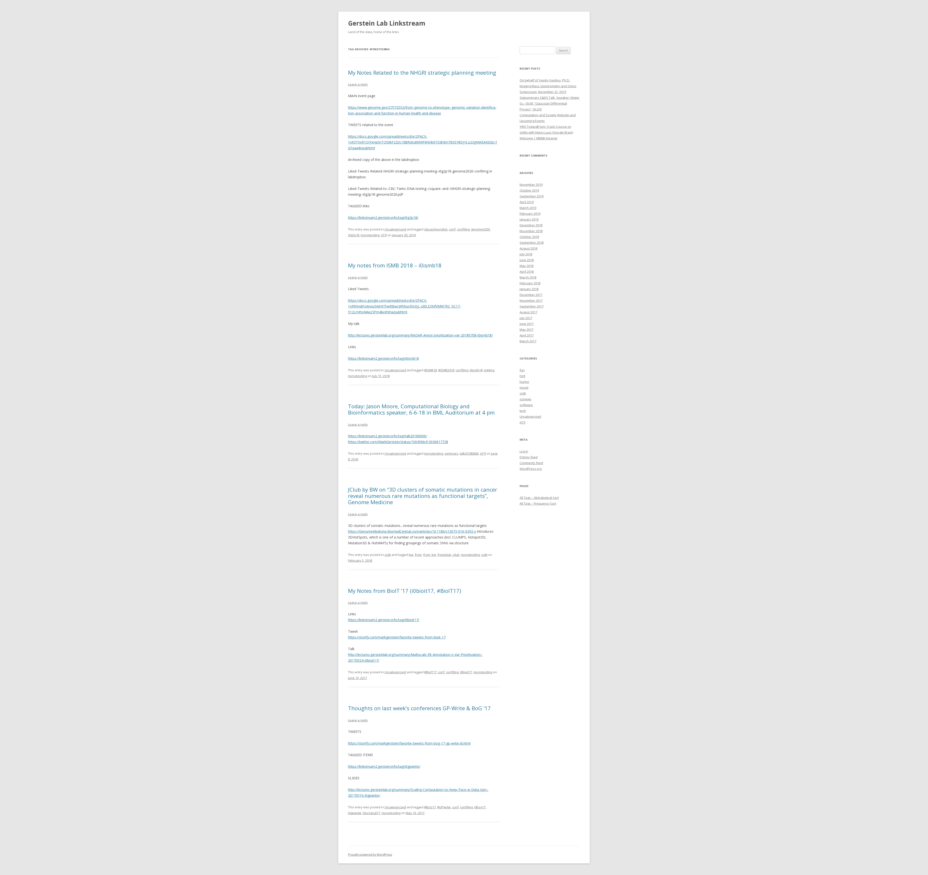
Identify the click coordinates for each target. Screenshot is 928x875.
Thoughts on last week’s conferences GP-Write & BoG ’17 (419, 708)
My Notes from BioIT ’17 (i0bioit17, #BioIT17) (404, 590)
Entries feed (528, 457)
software (526, 405)
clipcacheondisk (436, 229)
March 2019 (528, 208)
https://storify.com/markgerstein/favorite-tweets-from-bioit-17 (397, 637)
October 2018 (529, 237)
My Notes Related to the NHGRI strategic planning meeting (422, 72)
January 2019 (529, 219)
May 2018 (526, 266)
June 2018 (527, 260)
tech (523, 411)
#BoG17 (430, 807)
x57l (384, 235)
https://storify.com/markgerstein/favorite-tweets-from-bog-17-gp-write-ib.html (409, 743)
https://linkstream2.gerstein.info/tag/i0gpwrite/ (384, 766)
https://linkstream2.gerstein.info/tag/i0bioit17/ (383, 619)
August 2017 (528, 312)
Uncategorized (395, 229)
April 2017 (527, 335)
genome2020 (480, 229)
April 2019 (527, 202)
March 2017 (528, 341)
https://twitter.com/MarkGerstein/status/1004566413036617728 (398, 441)
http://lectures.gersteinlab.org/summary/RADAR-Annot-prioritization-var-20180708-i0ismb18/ (420, 335)
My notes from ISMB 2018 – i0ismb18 (395, 265)
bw (411, 554)
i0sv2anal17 (371, 813)
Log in (524, 451)
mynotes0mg (370, 235)
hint (522, 376)
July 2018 (526, 254)
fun (522, 370)
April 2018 (527, 271)
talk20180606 (469, 453)
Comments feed (531, 463)
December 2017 (531, 295)
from (418, 554)
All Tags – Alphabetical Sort (539, 497)
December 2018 (531, 225)
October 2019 (529, 190)
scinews (525, 399)
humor (524, 382)
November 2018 (531, 231)
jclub (456, 554)
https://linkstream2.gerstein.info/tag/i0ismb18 (383, 358)
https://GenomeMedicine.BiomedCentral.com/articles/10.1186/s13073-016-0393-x (412, 531)
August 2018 (528, 248)
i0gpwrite (354, 813)
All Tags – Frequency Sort (538, 503)
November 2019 (531, 184)
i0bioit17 (466, 672)
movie (524, 387)
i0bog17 (480, 807)
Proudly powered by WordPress (370, 855)
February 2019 (530, 213)
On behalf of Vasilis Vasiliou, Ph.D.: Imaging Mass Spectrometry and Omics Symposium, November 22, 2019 (548, 86)
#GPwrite (444, 807)
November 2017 (531, 300)
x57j (522, 422)
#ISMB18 (430, 370)
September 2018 (532, 242)
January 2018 (529, 289)
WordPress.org (531, 468)
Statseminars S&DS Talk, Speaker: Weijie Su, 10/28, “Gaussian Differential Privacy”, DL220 (549, 103)
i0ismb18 (476, 370)
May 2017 (526, 329)
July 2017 (526, 318)
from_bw (429, 554)
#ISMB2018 (446, 370)
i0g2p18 (353, 235)
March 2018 (528, 277)
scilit (387, 554)
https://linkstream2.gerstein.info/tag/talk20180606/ (387, 436)
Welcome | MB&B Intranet (538, 138)
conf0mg (463, 229)
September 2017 (532, 306)
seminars (451, 453)
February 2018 (530, 283)
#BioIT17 (430, 672)
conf (452, 229)
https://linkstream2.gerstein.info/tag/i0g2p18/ (383, 217)
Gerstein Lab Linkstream (386, 23)
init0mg (489, 370)
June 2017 (527, 324)
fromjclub (444, 554)
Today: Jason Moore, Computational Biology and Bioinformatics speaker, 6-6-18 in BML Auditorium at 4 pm (421, 409)
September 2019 (532, 196)
